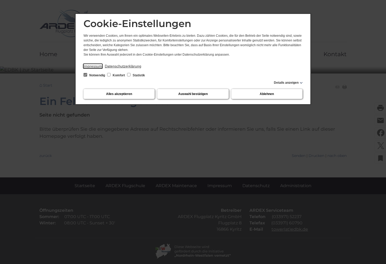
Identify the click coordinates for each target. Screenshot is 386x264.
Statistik (138, 75)
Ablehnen (267, 94)
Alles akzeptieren (119, 94)
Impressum (93, 66)
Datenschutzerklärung (123, 66)
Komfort (119, 75)
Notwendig (97, 75)
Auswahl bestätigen (193, 94)
